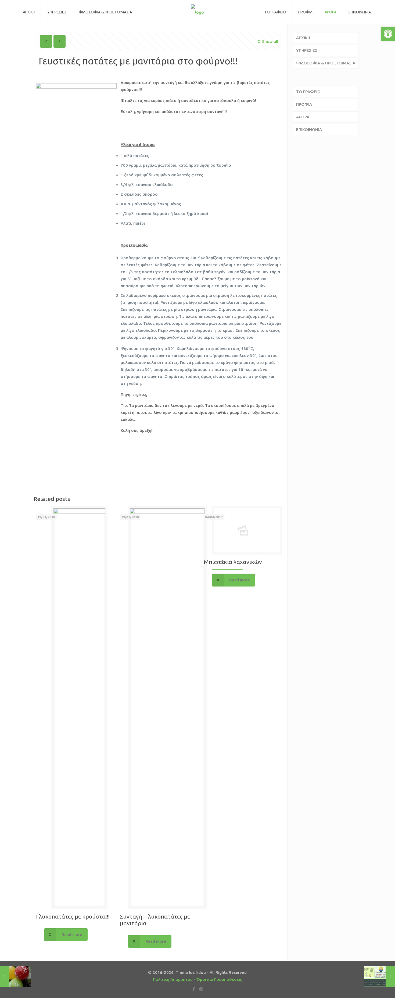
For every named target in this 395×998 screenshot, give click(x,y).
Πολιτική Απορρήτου (173, 979)
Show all (270, 41)
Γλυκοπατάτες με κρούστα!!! (73, 916)
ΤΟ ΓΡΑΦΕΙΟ (308, 91)
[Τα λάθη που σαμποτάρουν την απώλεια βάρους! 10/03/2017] (379, 976)
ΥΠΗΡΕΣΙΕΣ (306, 50)
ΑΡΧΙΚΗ (303, 37)
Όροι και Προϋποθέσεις (219, 979)
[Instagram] (201, 989)
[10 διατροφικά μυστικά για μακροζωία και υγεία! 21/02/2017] (15, 976)
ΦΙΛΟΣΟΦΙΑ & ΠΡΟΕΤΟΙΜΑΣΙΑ (325, 63)
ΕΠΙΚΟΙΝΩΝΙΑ (309, 129)
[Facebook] (194, 989)
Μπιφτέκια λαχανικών (233, 562)
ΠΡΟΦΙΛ (304, 104)
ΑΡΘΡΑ (302, 117)
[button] (388, 34)
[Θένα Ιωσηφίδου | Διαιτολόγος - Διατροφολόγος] (197, 12)
